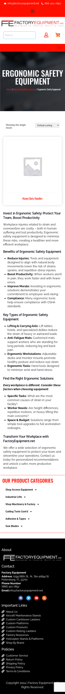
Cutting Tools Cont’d (17, 511)
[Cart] (57, 35)
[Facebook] (20, 598)
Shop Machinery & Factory (20, 504)
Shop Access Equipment (19, 489)
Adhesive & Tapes (16, 518)
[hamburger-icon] (59, 47)
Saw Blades (12, 526)
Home (9, 89)
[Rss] (44, 598)
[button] (32, 11)
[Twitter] (28, 598)
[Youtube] (36, 598)
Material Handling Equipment (24, 89)
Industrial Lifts (14, 496)
